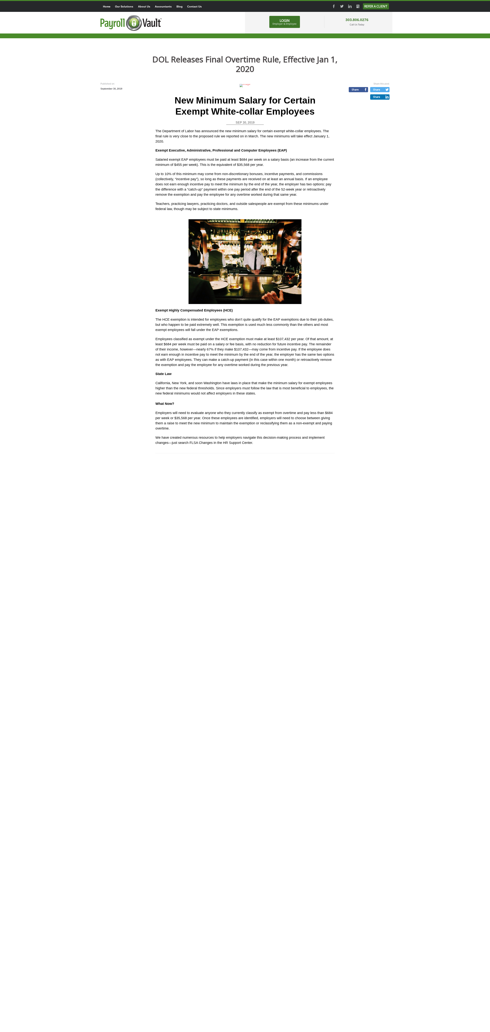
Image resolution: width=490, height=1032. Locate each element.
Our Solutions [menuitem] (124, 6)
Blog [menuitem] (179, 6)
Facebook (334, 6)
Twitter (342, 6)
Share (355, 89)
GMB (358, 6)
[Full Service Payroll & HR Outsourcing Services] (131, 23)
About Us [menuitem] (144, 6)
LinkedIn (350, 6)
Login (284, 21)
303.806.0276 (356, 20)
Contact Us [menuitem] (194, 6)
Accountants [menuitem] (163, 6)
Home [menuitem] (106, 6)
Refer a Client (375, 6)
